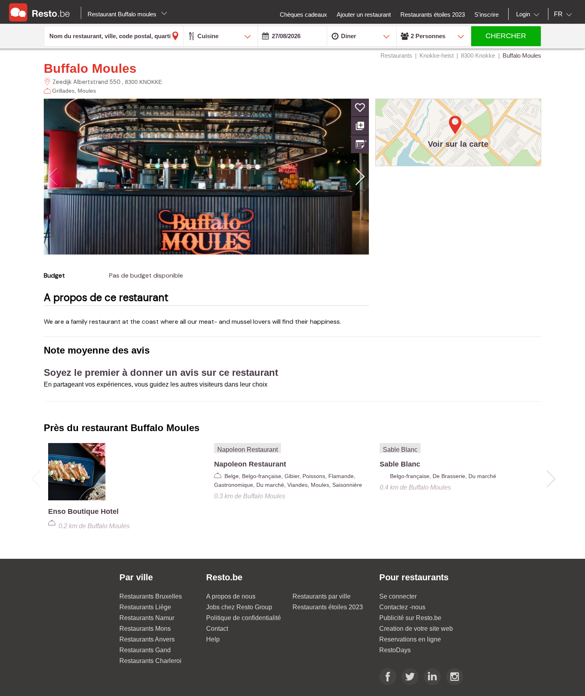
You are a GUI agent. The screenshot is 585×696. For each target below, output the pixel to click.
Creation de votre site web (416, 628)
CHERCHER (506, 36)
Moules (87, 90)
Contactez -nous (402, 607)
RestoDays (395, 650)
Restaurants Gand (145, 650)
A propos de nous (230, 596)
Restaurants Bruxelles (150, 596)
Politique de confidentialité (243, 617)
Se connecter (398, 596)
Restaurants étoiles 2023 (327, 607)
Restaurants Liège (145, 607)
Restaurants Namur (146, 617)
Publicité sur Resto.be (410, 617)
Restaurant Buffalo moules (123, 14)
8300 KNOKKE (143, 82)
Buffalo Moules (90, 68)
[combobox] (529, 14)
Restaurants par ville (321, 596)
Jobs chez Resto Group (239, 607)
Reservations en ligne (410, 639)
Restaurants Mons (145, 628)
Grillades (63, 90)
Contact (217, 628)
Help (213, 639)
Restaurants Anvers (147, 639)
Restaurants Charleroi (150, 660)
